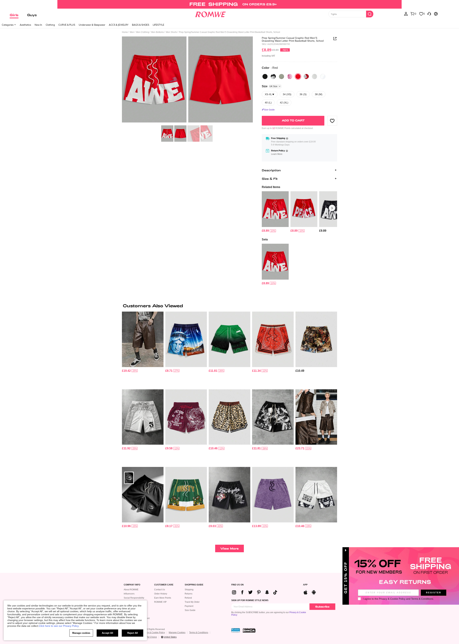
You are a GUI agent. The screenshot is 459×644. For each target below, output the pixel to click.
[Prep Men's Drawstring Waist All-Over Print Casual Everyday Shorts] (273, 339)
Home (125, 32)
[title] (229, 305)
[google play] (313, 592)
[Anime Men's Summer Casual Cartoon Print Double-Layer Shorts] (316, 494)
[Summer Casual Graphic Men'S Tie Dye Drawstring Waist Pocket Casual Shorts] (273, 494)
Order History (160, 593)
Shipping (189, 589)
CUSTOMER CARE (163, 585)
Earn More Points (162, 598)
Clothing (50, 24)
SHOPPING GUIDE (194, 585)
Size (269, 86)
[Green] (281, 76)
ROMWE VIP (160, 602)
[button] (332, 121)
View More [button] (229, 548)
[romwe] (210, 14)
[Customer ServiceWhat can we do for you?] (429, 13)
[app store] (305, 592)
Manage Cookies (177, 632)
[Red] (298, 76)
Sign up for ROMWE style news (249, 600)
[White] (314, 76)
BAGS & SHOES (140, 24)
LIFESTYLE (158, 24)
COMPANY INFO (132, 585)
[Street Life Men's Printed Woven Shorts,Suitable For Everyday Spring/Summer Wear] (316, 339)
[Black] (265, 76)
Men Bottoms (157, 32)
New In (38, 24)
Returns (188, 593)
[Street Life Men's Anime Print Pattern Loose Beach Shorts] (273, 417)
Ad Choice (152, 637)
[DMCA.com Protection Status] (249, 630)
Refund (188, 598)
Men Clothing (142, 32)
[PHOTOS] (187, 80)
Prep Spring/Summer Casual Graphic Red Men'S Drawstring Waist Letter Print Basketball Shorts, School (293, 39)
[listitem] (275, 212)
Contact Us (159, 589)
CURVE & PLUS (66, 24)
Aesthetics (25, 24)
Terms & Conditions (198, 632)
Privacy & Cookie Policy (153, 632)
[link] (229, 4)
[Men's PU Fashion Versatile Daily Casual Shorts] (316, 417)
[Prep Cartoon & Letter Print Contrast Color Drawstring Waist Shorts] (186, 494)
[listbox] (406, 14)
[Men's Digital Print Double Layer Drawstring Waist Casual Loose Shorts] (143, 417)
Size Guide (190, 610)
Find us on (237, 585)
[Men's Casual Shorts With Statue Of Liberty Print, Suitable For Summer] (186, 339)
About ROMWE (131, 589)
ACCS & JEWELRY (118, 24)
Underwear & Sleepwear (92, 24)
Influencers (129, 593)
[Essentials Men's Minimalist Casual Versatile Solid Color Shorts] (143, 494)
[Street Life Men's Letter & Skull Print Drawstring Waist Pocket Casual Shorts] (229, 494)
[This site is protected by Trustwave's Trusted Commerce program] (235, 630)
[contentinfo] (265, 231)
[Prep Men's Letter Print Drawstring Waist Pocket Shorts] (303, 209)
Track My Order (192, 602)
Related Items (271, 187)
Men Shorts (171, 32)
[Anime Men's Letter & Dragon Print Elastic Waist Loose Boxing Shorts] (186, 417)
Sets (265, 239)
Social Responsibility (134, 598)
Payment (189, 606)
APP (305, 585)
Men (132, 32)
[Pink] (290, 76)
